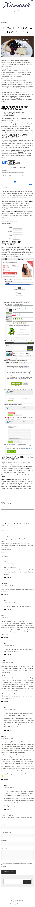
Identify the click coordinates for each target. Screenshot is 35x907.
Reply (6, 556)
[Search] (27, 882)
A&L (7, 502)
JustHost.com (16, 150)
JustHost (4, 130)
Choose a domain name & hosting (14, 112)
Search (5, 878)
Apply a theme (9, 115)
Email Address (6, 832)
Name (3, 824)
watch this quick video (7, 256)
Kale (23, 901)
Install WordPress (10, 114)
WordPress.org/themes (25, 466)
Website (4, 840)
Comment (4, 849)
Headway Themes (26, 468)
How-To (9, 503)
